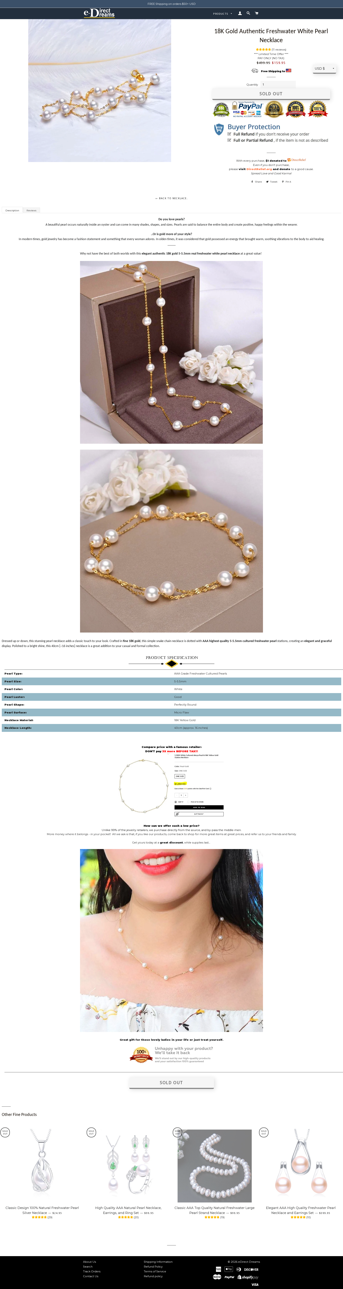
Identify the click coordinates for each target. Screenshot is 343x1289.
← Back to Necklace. (171, 198)
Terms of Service (155, 1271)
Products (221, 13)
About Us (89, 1261)
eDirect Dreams (249, 1261)
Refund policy (153, 1276)
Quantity (252, 84)
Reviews (31, 210)
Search (88, 1266)
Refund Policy (153, 1266)
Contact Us (90, 1276)
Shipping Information (158, 1261)
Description (12, 210)
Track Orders (91, 1271)
